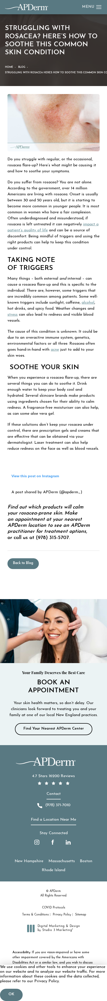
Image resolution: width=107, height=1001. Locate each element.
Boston (86, 861)
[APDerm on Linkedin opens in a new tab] (68, 842)
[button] (99, 7)
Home (9, 67)
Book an (53, 682)
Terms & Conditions (35, 914)
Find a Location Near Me (53, 820)
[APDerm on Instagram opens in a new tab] (37, 842)
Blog (21, 67)
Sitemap (80, 914)
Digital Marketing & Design (58, 928)
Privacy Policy (62, 914)
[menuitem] (37, 842)
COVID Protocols (53, 907)
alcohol (88, 303)
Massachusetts (62, 861)
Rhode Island (53, 870)
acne (55, 350)
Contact (54, 794)
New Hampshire (29, 861)
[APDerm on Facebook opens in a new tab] (52, 842)
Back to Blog (23, 563)
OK (11, 994)
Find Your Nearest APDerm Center (53, 729)
